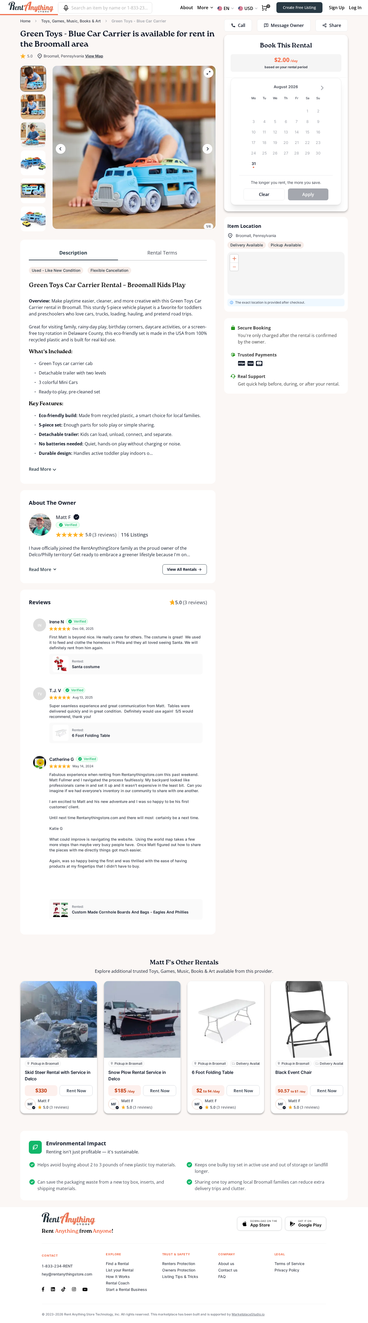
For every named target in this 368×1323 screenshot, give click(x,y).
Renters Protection (178, 1263)
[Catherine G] (39, 762)
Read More (40, 469)
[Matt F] (40, 524)
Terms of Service (289, 1263)
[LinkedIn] (53, 1288)
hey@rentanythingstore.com (67, 1274)
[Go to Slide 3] (33, 135)
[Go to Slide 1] (33, 79)
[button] (134, 147)
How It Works (118, 1276)
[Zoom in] (234, 259)
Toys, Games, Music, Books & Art (71, 21)
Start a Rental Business (126, 1289)
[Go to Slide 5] (33, 191)
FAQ (222, 1276)
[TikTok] (63, 1288)
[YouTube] (85, 1288)
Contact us (228, 1270)
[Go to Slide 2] (33, 107)
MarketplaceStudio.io (248, 1314)
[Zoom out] (234, 267)
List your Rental (119, 1270)
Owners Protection (178, 1270)
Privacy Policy (287, 1270)
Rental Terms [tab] (162, 252)
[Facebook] (45, 1288)
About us (226, 1263)
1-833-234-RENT (57, 1266)
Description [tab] (73, 252)
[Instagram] (74, 1288)
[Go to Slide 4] (33, 163)
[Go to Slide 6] (33, 219)
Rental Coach (117, 1283)
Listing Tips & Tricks (180, 1276)
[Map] (286, 273)
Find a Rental (117, 1263)
